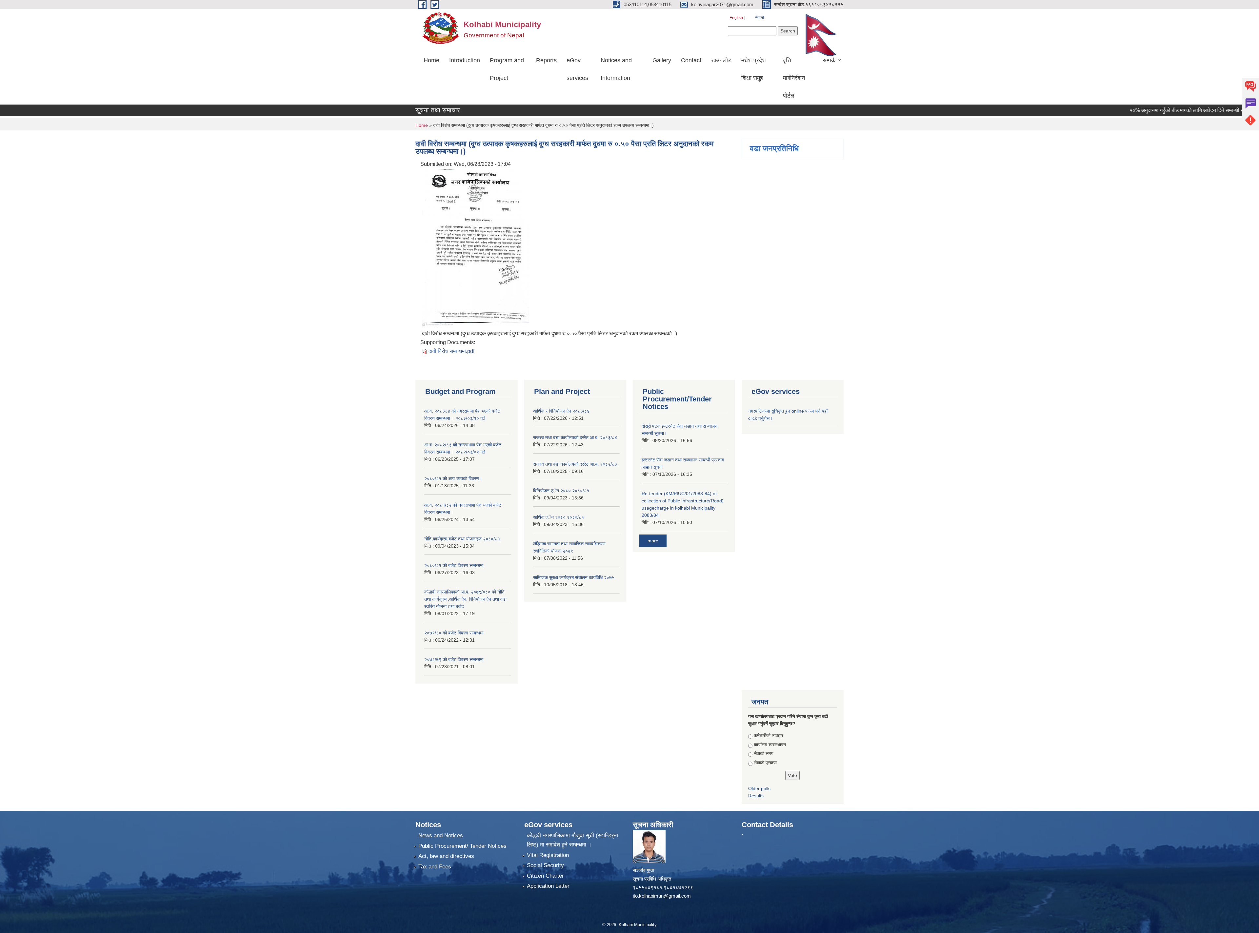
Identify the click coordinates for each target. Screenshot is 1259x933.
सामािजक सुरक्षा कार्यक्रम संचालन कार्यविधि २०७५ (573, 577)
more (653, 540)
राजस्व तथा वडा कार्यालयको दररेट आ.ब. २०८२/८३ (575, 464)
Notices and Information (616, 69)
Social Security (545, 865)
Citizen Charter (545, 876)
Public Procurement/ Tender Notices (462, 846)
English (736, 17)
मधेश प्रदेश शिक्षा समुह (753, 69)
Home (431, 60)
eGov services (577, 69)
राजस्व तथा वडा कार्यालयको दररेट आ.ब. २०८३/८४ (575, 437)
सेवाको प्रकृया (765, 762)
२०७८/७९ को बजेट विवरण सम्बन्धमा (453, 659)
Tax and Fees (434, 867)
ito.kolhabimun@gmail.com (662, 896)
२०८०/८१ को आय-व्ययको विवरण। (453, 478)
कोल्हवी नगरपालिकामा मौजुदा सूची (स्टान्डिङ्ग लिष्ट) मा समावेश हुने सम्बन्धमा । (572, 840)
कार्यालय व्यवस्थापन (770, 744)
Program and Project (507, 69)
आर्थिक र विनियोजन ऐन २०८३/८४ (561, 411)
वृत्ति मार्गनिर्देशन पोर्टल (794, 78)
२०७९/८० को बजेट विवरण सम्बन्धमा (453, 632)
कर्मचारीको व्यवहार (768, 735)
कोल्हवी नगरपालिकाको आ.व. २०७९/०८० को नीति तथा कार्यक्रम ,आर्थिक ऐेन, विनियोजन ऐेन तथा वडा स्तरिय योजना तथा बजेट (465, 599)
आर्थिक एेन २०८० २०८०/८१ (558, 517)
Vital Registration (548, 855)
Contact (691, 60)
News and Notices (440, 835)
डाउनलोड (721, 60)
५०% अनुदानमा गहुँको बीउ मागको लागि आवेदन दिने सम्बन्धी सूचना (1165, 110)
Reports (546, 60)
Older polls (759, 788)
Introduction (464, 60)
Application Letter (548, 886)
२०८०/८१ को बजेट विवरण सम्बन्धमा (453, 565)
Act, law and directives (446, 856)
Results (756, 795)
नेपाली (759, 17)
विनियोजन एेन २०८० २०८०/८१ (561, 490)
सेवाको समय (763, 753)
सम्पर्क (829, 60)
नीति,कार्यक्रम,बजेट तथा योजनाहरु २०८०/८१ (462, 538)
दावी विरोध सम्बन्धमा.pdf (451, 351)
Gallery (661, 60)
